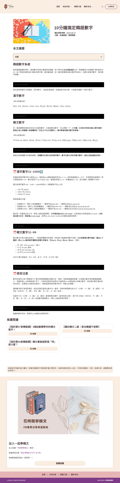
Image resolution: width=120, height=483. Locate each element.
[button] (101, 57)
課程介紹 (77, 7)
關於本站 (87, 7)
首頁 (58, 7)
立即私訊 (111, 6)
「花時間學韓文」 (23, 448)
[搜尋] (102, 6)
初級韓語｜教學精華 (67, 35)
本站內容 (66, 7)
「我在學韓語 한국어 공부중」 (30, 453)
